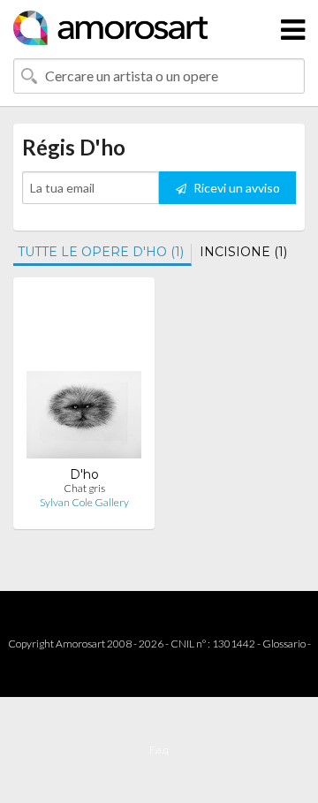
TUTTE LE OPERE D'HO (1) (101, 252)
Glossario (284, 643)
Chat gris (84, 488)
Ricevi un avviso (235, 187)
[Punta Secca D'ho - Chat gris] (83, 378)
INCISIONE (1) (243, 252)
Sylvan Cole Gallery (84, 502)
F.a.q (159, 749)
